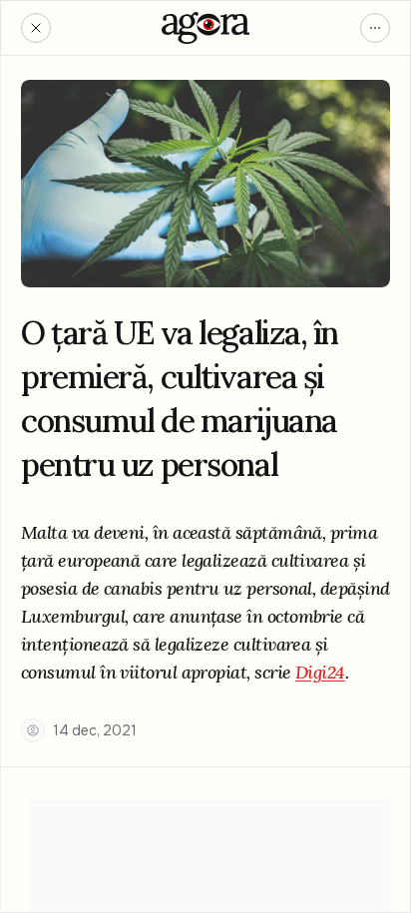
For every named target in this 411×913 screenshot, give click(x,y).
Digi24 (320, 672)
